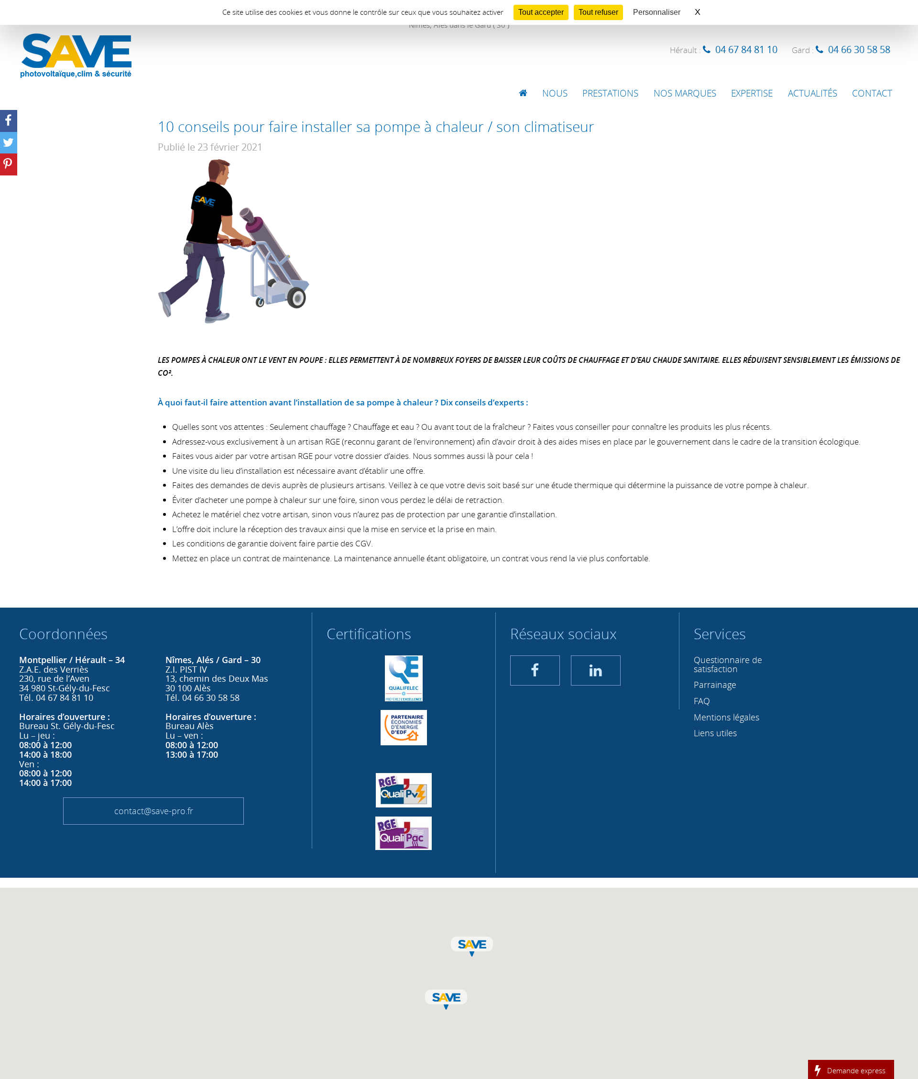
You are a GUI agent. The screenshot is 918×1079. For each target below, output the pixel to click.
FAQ (702, 701)
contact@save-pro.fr (153, 811)
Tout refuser (598, 12)
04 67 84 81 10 (746, 49)
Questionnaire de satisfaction (728, 664)
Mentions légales (726, 717)
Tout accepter (541, 12)
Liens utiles (715, 733)
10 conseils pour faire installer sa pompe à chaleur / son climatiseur (376, 126)
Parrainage (715, 684)
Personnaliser (656, 12)
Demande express (856, 1070)
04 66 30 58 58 (859, 49)
